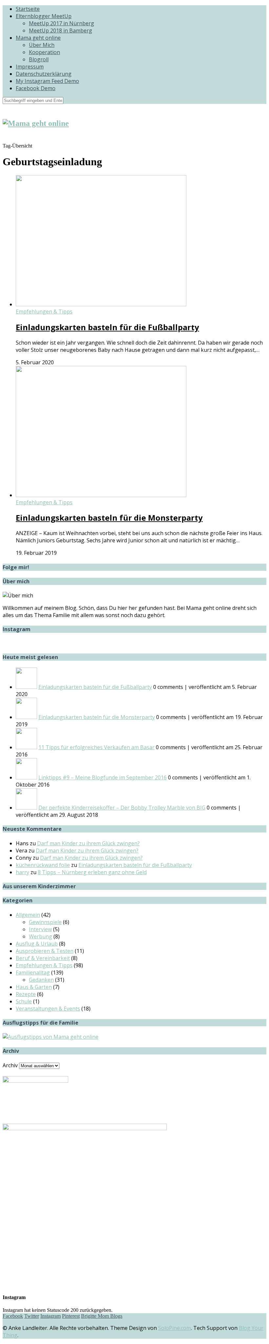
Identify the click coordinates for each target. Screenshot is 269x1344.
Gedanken (41, 979)
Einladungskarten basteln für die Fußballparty (107, 327)
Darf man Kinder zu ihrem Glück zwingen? (88, 843)
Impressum (30, 66)
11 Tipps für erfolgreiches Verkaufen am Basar (96, 747)
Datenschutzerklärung (44, 73)
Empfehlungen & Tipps (44, 311)
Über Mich (41, 45)
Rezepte (26, 994)
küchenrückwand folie (43, 865)
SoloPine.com (174, 1328)
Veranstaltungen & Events (48, 1008)
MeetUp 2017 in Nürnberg (61, 23)
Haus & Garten (34, 987)
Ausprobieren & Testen (44, 950)
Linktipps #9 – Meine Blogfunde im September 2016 (102, 777)
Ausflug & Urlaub (37, 943)
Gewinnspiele (45, 922)
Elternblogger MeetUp (44, 16)
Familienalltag (33, 972)
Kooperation (44, 52)
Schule (24, 1001)
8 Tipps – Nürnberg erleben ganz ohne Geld (92, 872)
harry (22, 872)
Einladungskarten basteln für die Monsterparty (109, 517)
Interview (40, 929)
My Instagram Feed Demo (47, 81)
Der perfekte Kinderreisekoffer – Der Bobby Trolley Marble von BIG (121, 807)
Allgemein (28, 914)
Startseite (28, 8)
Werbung (40, 936)
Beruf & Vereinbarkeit (43, 958)
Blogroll (39, 59)
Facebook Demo (35, 88)
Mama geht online (38, 37)
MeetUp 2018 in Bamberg (60, 30)
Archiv (10, 1065)
